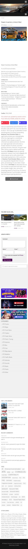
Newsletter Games (17, 521)
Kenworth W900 (14, 491)
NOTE (23, 497)
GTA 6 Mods (12, 525)
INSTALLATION (17, 486)
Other (2, 18)
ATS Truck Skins (6, 330)
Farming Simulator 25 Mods (13, 518)
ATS (3, 472)
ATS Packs (5, 369)
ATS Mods (12, 531)
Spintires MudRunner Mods (14, 520)
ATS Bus (4, 345)
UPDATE (17, 502)
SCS (10, 500)
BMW (8, 472)
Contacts (17, 545)
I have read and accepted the (13, 256)
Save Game (8, 523)
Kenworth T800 (5, 491)
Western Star (15, 505)
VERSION (3, 505)
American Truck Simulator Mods (15, 543)
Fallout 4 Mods (19, 529)
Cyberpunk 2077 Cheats (7, 529)
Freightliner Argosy (17, 480)
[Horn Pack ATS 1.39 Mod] (4, 413)
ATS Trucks (5, 324)
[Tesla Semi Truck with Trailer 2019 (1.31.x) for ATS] (4, 406)
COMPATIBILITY (13, 475)
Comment (5, 239)
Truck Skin (3, 502)
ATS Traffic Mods (7, 357)
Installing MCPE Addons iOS (8, 535)
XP (21, 505)
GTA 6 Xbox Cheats (17, 514)
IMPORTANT (10, 486)
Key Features (5, 494)
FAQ (3, 480)
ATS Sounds (5, 363)
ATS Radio (5, 366)
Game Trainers (20, 531)
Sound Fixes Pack (19, 500)
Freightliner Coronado (18, 483)
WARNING (9, 505)
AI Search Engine (9, 537)
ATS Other (5, 372)
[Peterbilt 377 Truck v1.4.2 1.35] (4, 426)
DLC (20, 477)
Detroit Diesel (15, 477)
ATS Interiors (6, 342)
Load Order (17, 494)
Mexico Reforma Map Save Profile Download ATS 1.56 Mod (19, 224)
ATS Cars (4, 348)
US (21, 502)
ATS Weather (6, 354)
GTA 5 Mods (5, 527)
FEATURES (9, 480)
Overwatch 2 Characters (15, 527)
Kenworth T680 (13, 489)
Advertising (11, 545)
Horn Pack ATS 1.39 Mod (15, 410)
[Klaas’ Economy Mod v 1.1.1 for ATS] (7, 217)
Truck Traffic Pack (10, 502)
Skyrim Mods (4, 533)
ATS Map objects (7, 351)
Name (4, 249)
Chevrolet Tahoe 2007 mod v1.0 (17, 417)
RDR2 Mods (5, 525)
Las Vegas (11, 494)
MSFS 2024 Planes (6, 514)
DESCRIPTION (6, 477)
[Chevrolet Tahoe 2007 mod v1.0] (4, 420)
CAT (12, 472)
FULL (24, 483)
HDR (3, 486)
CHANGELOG (20, 472)
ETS (24, 477)
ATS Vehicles (6, 360)
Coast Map (4, 475)
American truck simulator (13, 469)
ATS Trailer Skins (7, 336)
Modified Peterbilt (5, 496)
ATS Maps (5, 327)
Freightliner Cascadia (7, 483)
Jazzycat (5, 489)
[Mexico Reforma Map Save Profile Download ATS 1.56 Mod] (20, 217)
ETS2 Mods (15, 523)
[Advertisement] (14, 52)
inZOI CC (9, 516)
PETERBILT (4, 499)
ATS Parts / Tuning (7, 339)
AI (2, 469)
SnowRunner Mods (21, 525)
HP (5, 486)
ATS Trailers (5, 333)
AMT (23, 469)
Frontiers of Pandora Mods (16, 533)
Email (16, 249)
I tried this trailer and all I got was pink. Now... (13, 455)
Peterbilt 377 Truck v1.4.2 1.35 (16, 424)
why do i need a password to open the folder (13, 444)
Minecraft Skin (22, 523)
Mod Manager (14, 497)
